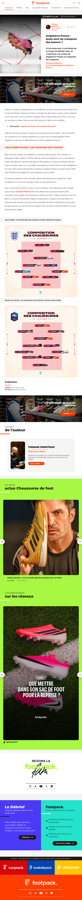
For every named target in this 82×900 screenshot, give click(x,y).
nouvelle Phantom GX (25, 192)
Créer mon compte (63, 843)
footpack (14, 858)
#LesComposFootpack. (55, 65)
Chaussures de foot (24, 858)
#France (49, 68)
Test (27, 8)
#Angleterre (69, 65)
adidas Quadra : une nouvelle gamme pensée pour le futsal (34, 578)
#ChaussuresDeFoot (54, 63)
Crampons (9, 8)
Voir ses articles (35, 463)
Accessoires (56, 8)
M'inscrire (26, 837)
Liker (72, 27)
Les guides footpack (40, 8)
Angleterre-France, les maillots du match (38, 126)
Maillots (19, 8)
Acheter (67, 94)
